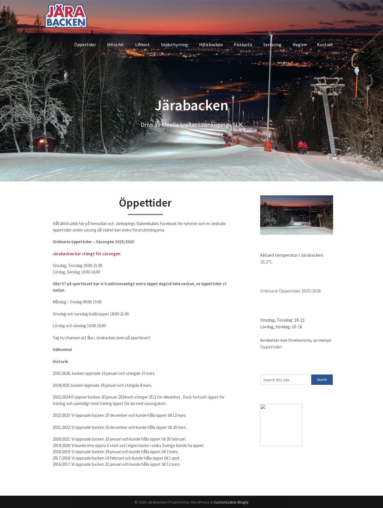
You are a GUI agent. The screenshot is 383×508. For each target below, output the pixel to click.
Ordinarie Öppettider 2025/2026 (290, 291)
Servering (272, 44)
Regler (299, 44)
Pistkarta (243, 44)
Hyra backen (211, 44)
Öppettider (85, 44)
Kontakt (325, 44)
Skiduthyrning (174, 44)
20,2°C (266, 261)
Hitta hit (115, 44)
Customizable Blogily (231, 502)
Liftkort (142, 44)
